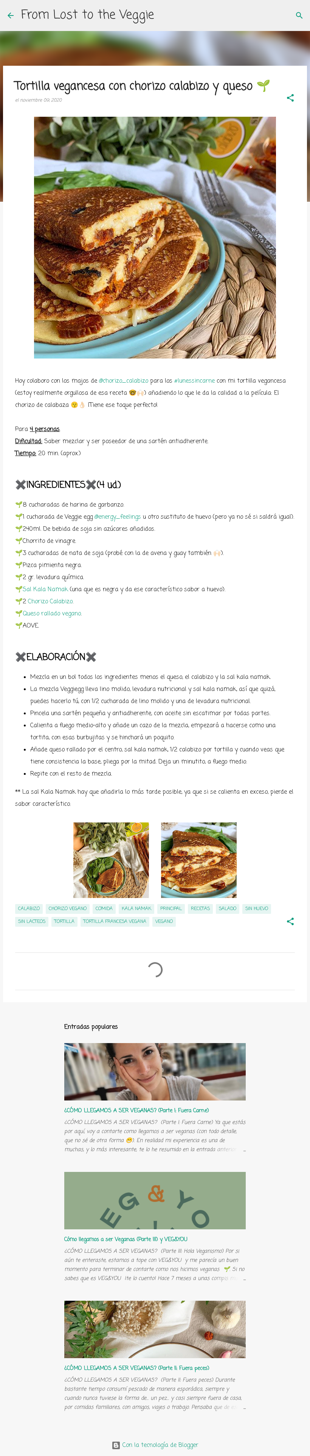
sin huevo (256, 909)
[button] (290, 99)
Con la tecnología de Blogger (159, 1445)
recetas (200, 909)
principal (171, 909)
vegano (164, 921)
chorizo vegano (68, 909)
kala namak (136, 909)
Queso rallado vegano (52, 613)
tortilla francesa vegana (115, 921)
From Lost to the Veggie (87, 15)
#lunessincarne (194, 381)
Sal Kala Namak (45, 589)
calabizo (29, 909)
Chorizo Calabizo (50, 601)
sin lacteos (31, 921)
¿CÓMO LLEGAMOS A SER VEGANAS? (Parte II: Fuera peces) (136, 1369)
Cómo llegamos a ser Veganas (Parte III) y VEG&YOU (126, 1240)
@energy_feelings (118, 517)
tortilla (64, 921)
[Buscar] (299, 15)
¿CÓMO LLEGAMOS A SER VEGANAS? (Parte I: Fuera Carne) (136, 1111)
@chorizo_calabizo (123, 381)
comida (104, 909)
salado (227, 909)
